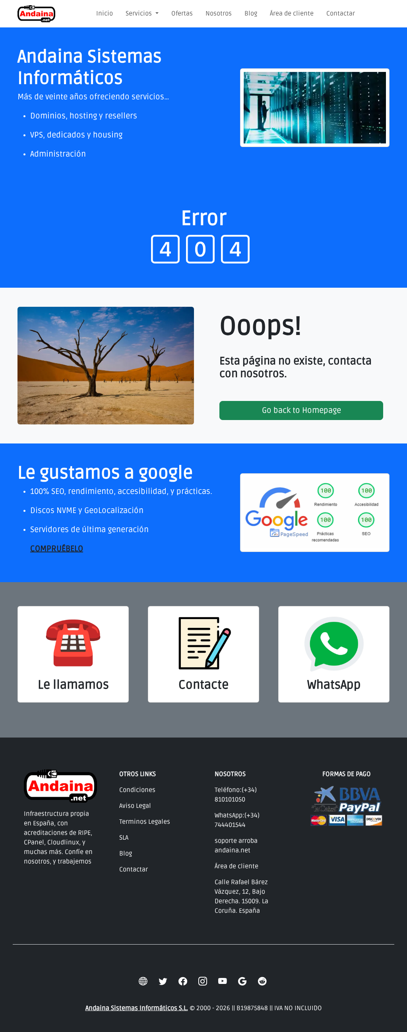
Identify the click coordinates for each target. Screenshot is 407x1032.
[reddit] (262, 982)
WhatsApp (334, 685)
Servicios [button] (139, 13)
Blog (250, 13)
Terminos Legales (144, 822)
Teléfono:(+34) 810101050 (236, 795)
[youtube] (222, 982)
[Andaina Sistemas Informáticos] (36, 13)
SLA (123, 838)
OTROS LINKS (137, 774)
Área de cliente (292, 13)
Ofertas (182, 13)
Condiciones (137, 790)
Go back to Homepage (301, 410)
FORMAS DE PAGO (346, 774)
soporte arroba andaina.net (236, 845)
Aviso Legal (135, 806)
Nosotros (218, 13)
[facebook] (183, 982)
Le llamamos (73, 685)
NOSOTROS (230, 774)
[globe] (143, 982)
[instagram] (203, 982)
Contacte (203, 685)
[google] (242, 982)
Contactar (340, 13)
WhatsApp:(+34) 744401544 (237, 820)
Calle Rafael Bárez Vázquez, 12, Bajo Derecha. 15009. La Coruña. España (241, 896)
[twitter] (163, 982)
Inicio (104, 13)
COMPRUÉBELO (56, 549)
